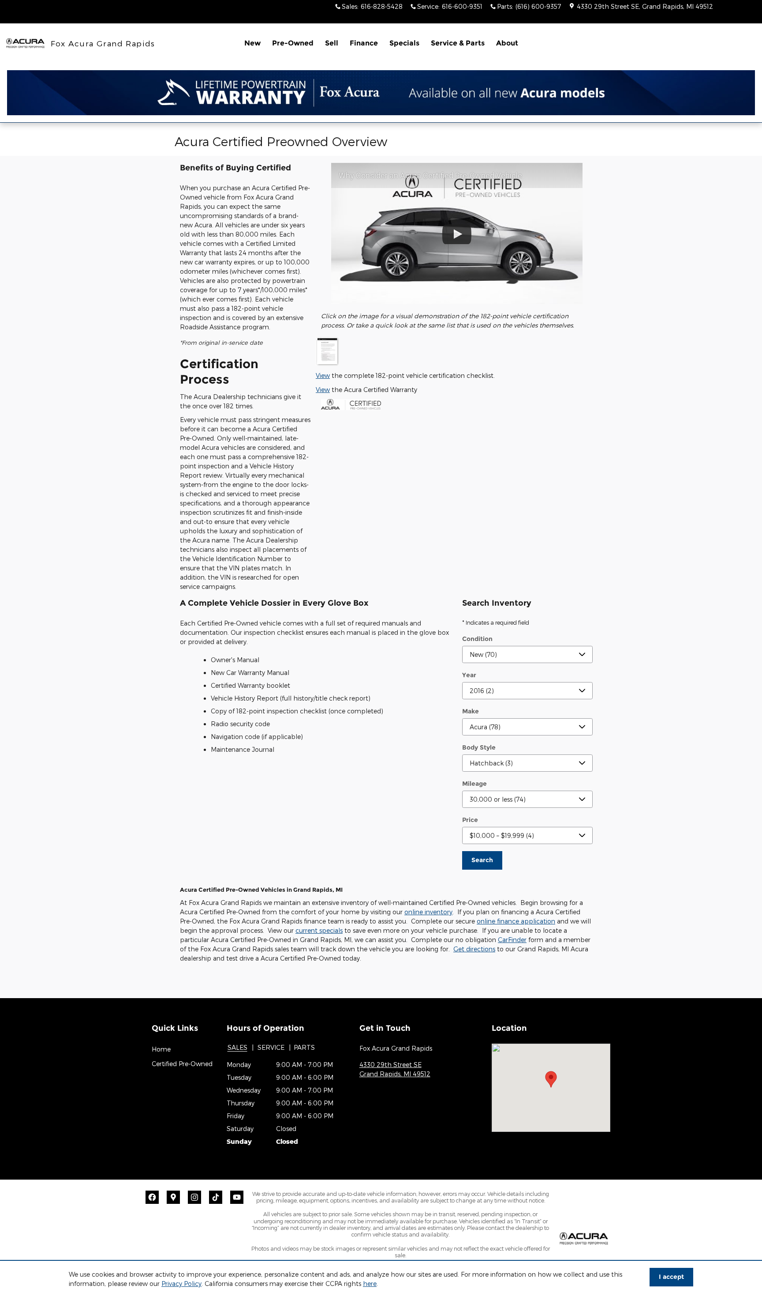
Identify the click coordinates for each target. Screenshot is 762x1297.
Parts (304, 1047)
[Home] (25, 43)
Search (482, 860)
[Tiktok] (215, 1197)
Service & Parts (458, 43)
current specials (319, 930)
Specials (404, 43)
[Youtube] (236, 1197)
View (323, 375)
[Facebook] (152, 1197)
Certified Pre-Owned (182, 1063)
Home (161, 1049)
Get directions (474, 949)
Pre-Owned (293, 43)
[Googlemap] (173, 1197)
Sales (237, 1047)
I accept (671, 1277)
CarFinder (512, 939)
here (370, 1283)
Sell (331, 43)
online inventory (428, 912)
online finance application (516, 921)
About (507, 43)
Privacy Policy (181, 1283)
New (252, 43)
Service (271, 1047)
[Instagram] (194, 1197)
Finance (364, 43)
